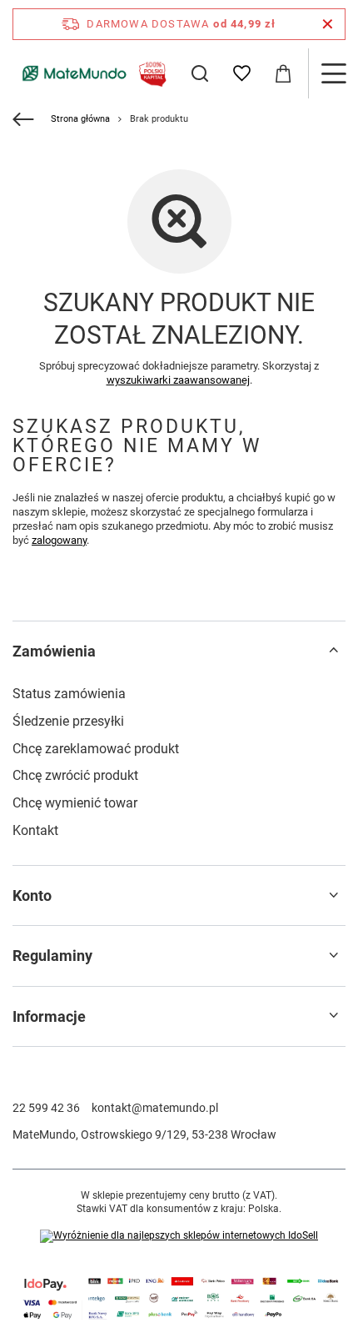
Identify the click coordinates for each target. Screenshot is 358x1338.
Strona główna (80, 118)
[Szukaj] (200, 73)
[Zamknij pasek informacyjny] (327, 24)
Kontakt (35, 830)
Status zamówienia (69, 694)
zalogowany (59, 540)
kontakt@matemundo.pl (155, 1107)
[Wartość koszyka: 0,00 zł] (283, 73)
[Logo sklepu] (91, 73)
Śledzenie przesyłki (68, 721)
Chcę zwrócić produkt (75, 775)
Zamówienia (54, 651)
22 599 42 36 (46, 1107)
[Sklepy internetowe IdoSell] (179, 1236)
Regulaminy (52, 955)
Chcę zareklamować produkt (95, 749)
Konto (32, 895)
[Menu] (333, 73)
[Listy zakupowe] (241, 73)
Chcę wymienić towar (74, 803)
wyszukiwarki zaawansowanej (178, 380)
